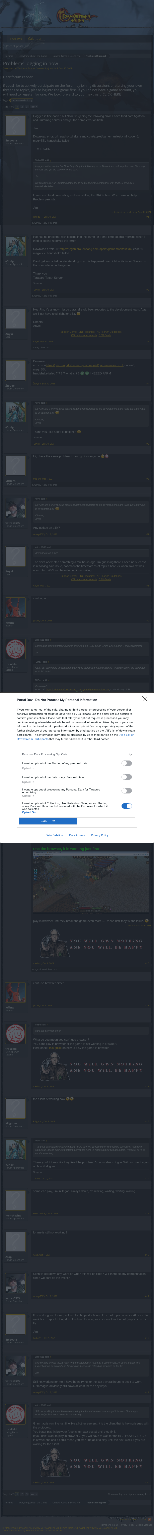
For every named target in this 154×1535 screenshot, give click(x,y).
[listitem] (77, 754)
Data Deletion (54, 835)
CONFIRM (48, 820)
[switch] (127, 763)
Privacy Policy (99, 835)
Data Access (77, 835)
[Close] (146, 700)
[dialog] (77, 767)
